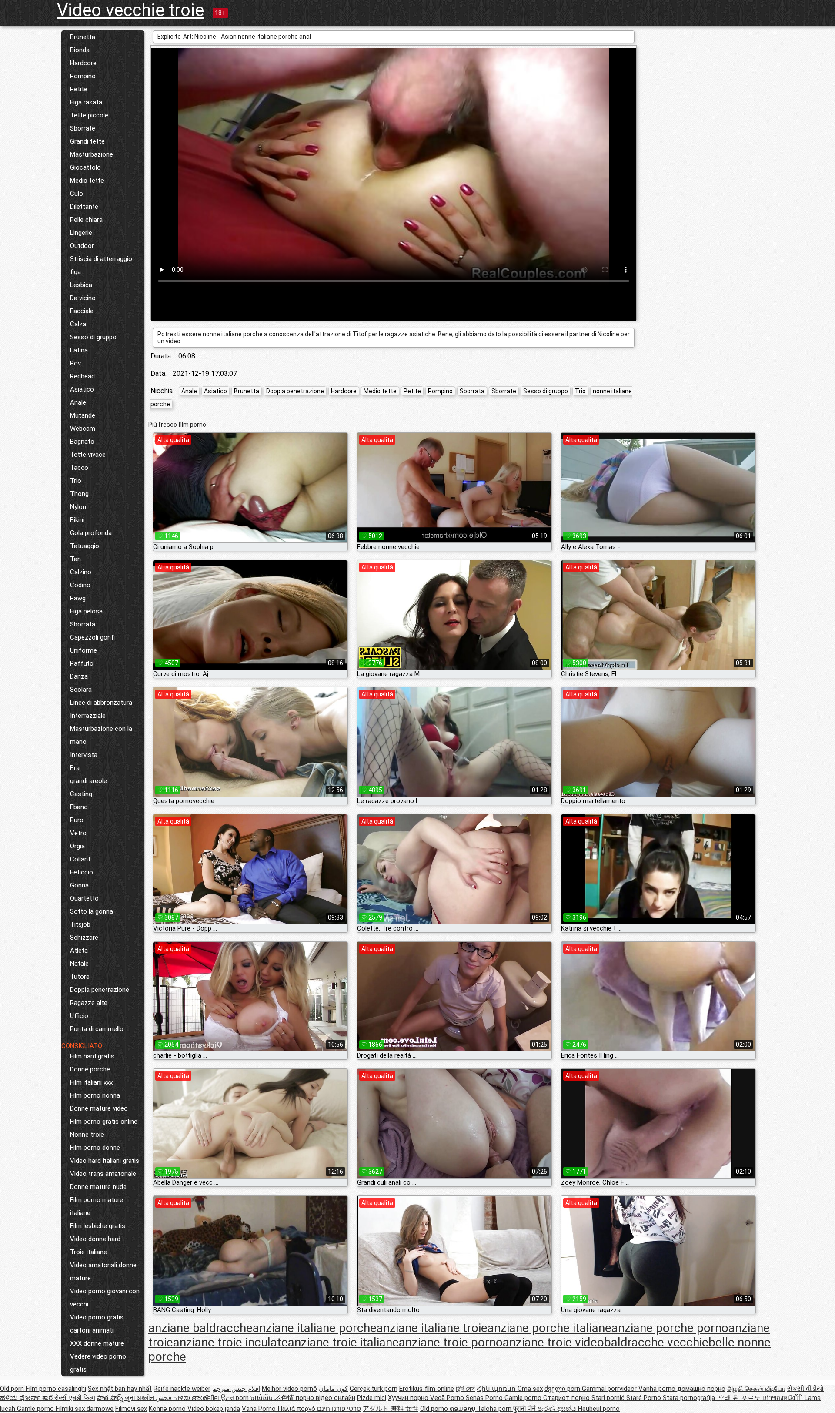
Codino (80, 585)
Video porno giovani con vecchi (105, 1297)
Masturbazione (91, 154)
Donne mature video (99, 1108)
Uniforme (83, 650)
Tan (75, 559)
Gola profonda (91, 533)
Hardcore (83, 63)
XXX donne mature (97, 1343)
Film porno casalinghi (56, 1389)
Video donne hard (95, 1239)
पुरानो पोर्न (525, 1409)
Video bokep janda (213, 1409)
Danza (79, 676)
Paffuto (82, 663)
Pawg (78, 598)
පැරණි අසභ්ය (558, 1409)
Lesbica (81, 285)
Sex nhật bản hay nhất (120, 1389)
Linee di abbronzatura (101, 702)
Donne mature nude (98, 1187)
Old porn (13, 1389)
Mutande (82, 415)
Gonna (79, 885)
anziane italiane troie (432, 1328)
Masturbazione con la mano (101, 735)
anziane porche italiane (549, 1328)
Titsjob (80, 924)
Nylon (78, 507)
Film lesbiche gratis (97, 1226)
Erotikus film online (426, 1389)
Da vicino (83, 298)
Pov (75, 363)
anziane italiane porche (315, 1328)
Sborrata (82, 624)
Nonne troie (87, 1134)
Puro (77, 820)
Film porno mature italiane (96, 1206)
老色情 (285, 1398)
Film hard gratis (92, 1056)
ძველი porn (563, 1389)
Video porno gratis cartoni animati (97, 1323)
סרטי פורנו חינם (339, 1409)
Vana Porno (259, 1409)
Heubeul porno (599, 1409)
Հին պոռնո (497, 1389)
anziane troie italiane (343, 1342)
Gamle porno (523, 1398)
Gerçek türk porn (373, 1389)
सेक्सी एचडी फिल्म (74, 1398)
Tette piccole (89, 115)
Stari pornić (608, 1398)
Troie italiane (88, 1252)
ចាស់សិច (262, 1398)
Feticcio (81, 872)
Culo (76, 194)
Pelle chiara (86, 220)
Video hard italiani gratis (104, 1161)
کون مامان (333, 1389)
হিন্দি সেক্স (465, 1389)
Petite (78, 89)
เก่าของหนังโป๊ (783, 1398)
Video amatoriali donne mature (103, 1271)
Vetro (78, 833)
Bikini (77, 520)
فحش (164, 1398)
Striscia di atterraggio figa (101, 265)
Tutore (80, 977)
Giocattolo (85, 167)
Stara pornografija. (690, 1398)
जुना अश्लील (140, 1398)
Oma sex (530, 1389)
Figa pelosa (86, 611)
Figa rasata (86, 102)
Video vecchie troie (130, 10)
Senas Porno (485, 1398)
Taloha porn (495, 1409)
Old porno (435, 1409)
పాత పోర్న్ (111, 1398)
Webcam (82, 428)
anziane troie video (553, 1342)
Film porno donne (95, 1148)
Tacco (79, 468)
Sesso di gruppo (93, 337)
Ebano (79, 807)
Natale (79, 964)
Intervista (83, 755)
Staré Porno (644, 1398)
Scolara (81, 689)
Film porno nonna (95, 1095)
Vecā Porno (448, 1398)
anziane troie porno (451, 1342)
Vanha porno (657, 1389)
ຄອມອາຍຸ (463, 1409)
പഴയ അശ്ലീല (197, 1398)
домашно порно (701, 1389)
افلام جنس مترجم (236, 1389)
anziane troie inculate (230, 1342)
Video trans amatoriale (103, 1174)
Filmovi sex (131, 1409)
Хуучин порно (409, 1398)
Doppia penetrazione (99, 990)
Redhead (82, 376)
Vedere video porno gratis (98, 1363)
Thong (79, 494)
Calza (78, 324)
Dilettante (84, 207)
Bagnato (82, 441)
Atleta (79, 950)
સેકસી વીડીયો (805, 1389)
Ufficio (79, 1016)
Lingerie (81, 233)
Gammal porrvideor (610, 1389)
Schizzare (84, 937)
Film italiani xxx (91, 1082)
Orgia (77, 846)
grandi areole (88, 781)
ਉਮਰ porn (235, 1398)
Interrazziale (88, 716)
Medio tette (87, 180)
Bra (75, 768)
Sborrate (82, 128)
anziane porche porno (669, 1328)
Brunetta (82, 37)
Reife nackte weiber (182, 1389)
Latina (79, 350)
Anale (78, 402)
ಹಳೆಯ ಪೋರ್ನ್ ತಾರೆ (27, 1398)
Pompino (83, 76)
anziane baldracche (200, 1328)
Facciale (82, 311)
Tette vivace (88, 455)
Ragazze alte (88, 1003)
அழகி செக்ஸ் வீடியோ (756, 1389)
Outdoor (82, 246)
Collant (80, 859)
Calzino (80, 572)
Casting (81, 794)
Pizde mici (371, 1398)
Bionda (80, 50)
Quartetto (84, 898)
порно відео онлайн (325, 1398)
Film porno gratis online (103, 1121)
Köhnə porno (168, 1409)
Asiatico (82, 389)
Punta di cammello (97, 1029)
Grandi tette (87, 141)
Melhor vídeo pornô (289, 1389)
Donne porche (90, 1069)
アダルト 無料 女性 (390, 1409)
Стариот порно (567, 1398)
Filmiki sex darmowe (85, 1409)
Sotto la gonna (91, 911)
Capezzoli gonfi (92, 637)
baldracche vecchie (656, 1342)
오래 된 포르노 (740, 1398)
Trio (75, 481)
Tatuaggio (84, 546)
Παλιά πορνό (297, 1409)
